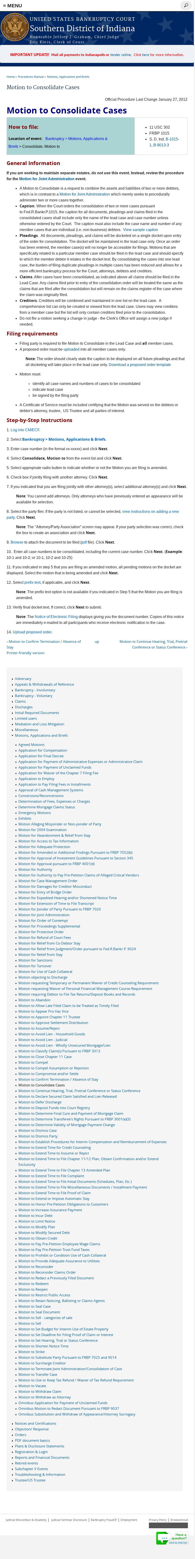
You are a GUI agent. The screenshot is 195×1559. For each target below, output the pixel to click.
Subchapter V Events (31, 1468)
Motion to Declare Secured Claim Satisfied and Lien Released (67, 1096)
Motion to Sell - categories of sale (45, 1317)
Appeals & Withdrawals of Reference (44, 684)
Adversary (23, 678)
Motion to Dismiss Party (38, 1136)
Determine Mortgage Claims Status (46, 807)
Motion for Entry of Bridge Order (45, 892)
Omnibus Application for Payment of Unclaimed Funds (63, 1402)
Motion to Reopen (33, 1289)
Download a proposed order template (140, 365)
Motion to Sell (29, 1323)
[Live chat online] (172, 1538)
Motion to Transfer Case (37, 1374)
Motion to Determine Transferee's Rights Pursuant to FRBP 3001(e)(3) (74, 1119)
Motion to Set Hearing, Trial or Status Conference (58, 1340)
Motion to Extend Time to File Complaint (51, 1175)
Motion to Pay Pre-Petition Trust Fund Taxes (54, 1249)
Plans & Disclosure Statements (39, 1446)
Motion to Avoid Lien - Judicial (42, 1039)
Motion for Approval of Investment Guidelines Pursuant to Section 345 (75, 858)
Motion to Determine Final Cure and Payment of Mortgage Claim (70, 1113)
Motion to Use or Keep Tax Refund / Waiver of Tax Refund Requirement (76, 1380)
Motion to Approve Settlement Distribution (53, 1022)
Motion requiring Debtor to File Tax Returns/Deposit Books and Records (76, 994)
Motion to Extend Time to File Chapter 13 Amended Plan (64, 1170)
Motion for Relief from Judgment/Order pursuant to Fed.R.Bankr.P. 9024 (77, 948)
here (145, 55)
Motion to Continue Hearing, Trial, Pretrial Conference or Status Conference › (153, 644)
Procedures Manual (31, 76)
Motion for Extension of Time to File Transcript (56, 903)
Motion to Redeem (33, 1283)
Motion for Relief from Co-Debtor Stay (49, 943)
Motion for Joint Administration (46, 179)
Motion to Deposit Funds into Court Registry (54, 1107)
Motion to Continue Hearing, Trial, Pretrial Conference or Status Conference (79, 1090)
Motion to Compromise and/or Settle (48, 1073)
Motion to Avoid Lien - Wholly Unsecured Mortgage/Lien (64, 1045)
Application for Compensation (42, 750)
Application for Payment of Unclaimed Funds (54, 767)
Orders (20, 1434)
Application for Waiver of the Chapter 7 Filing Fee (58, 773)
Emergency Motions (34, 812)
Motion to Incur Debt (35, 1215)
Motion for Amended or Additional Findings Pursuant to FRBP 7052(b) (75, 852)
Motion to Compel (33, 1062)
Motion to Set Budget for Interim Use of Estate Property (63, 1329)
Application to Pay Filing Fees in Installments (54, 784)
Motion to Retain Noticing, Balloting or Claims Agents (61, 1300)
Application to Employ (36, 778)
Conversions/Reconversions (41, 795)
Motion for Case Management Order (48, 880)
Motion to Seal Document (39, 1312)
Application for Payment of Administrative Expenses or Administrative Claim (80, 761)
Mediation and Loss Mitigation (39, 724)
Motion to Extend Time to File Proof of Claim (54, 1192)
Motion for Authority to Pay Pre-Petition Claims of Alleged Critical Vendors (78, 875)
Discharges (24, 707)
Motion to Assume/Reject (39, 1028)
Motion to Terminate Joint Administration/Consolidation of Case (70, 1368)
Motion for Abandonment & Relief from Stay (54, 835)
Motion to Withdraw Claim (39, 1391)
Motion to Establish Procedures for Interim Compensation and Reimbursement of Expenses (92, 1141)
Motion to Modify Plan (36, 1226)
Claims (20, 701)
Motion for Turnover (35, 965)
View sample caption (140, 230)
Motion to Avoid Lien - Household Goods (51, 1034)
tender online (120, 55)
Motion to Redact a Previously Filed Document (56, 1278)
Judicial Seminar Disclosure (69, 1520)
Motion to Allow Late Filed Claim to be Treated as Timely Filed (68, 1005)
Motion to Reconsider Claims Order (47, 1272)
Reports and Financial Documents (42, 1457)
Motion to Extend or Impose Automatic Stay (54, 1198)
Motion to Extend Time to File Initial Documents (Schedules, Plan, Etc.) (75, 1181)
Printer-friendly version (25, 652)
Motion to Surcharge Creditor (42, 1363)
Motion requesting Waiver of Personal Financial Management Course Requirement (85, 988)
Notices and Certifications (35, 1423)
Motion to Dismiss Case (37, 1130)
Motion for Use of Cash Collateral (45, 971)
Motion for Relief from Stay (40, 954)
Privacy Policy (158, 1520)
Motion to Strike (31, 1351)
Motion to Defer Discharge (39, 1102)
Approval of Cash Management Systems (50, 790)
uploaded (71, 349)
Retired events (26, 1463)
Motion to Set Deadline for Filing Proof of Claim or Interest (65, 1334)
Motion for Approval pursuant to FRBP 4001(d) (56, 863)
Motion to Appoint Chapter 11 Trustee (49, 1017)
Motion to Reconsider (35, 1266)
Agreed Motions (31, 744)
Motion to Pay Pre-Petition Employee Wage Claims (59, 1243)
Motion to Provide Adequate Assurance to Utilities (59, 1261)
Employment (129, 1520)
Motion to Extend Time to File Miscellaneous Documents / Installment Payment (82, 1187)
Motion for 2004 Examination (42, 829)
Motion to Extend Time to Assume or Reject (53, 1153)
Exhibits (24, 818)
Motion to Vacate (32, 1385)
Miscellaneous (26, 729)
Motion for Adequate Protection (44, 846)
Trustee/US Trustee (30, 1480)
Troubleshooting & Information (40, 1474)
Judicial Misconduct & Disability (26, 1520)
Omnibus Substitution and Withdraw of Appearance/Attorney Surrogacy (76, 1414)
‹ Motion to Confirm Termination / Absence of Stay (44, 644)
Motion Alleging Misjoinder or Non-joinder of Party (59, 824)
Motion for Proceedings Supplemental (49, 926)
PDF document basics (32, 1440)
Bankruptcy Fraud (104, 1520)
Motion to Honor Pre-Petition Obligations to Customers (63, 1204)
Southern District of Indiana (82, 29)
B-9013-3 (161, 145)
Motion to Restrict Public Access (44, 1295)
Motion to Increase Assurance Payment (50, 1209)
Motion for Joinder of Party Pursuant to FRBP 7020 (59, 909)
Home (11, 76)
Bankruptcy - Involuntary (35, 690)
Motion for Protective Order (41, 931)
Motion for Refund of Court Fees (44, 937)
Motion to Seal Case (34, 1306)
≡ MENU (12, 5)
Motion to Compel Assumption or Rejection (53, 1068)
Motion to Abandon (34, 999)
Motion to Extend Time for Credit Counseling (54, 1147)
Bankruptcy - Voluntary (33, 695)
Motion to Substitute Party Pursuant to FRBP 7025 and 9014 (67, 1357)
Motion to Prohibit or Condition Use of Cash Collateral (62, 1255)
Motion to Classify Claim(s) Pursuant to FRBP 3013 (59, 1051)
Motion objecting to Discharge (42, 977)
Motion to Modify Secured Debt (44, 1232)
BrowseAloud (179, 1520)
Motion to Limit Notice (36, 1221)
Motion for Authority (35, 869)
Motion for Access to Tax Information (48, 841)
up (97, 641)
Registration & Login (31, 1451)
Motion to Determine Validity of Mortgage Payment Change (66, 1124)
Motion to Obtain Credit (37, 1238)
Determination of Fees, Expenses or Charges (54, 801)
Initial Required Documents (37, 712)
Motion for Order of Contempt (43, 920)
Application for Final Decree (41, 755)
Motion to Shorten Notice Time (43, 1346)
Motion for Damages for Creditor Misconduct (55, 886)
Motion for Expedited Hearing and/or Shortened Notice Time (67, 897)
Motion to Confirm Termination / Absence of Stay (58, 1079)
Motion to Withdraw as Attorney (44, 1397)
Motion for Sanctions (35, 960)
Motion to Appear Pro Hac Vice (43, 1011)
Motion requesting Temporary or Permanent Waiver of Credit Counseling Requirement (88, 982)
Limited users (26, 718)
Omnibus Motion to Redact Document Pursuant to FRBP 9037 (68, 1408)
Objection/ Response (32, 1429)
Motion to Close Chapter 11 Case (45, 1056)
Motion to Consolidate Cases (41, 1085)
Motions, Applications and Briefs (68, 76)
